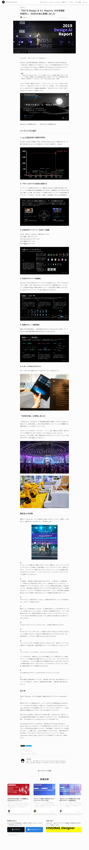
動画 (25, 244)
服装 (25, 237)
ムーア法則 (26, 137)
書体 (25, 241)
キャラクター (27, 239)
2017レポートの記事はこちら (48, 124)
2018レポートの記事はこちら (28, 124)
